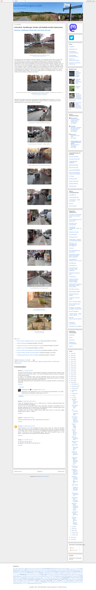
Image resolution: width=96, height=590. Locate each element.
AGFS (23, 568)
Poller (18, 577)
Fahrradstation (48, 571)
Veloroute (59, 580)
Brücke (67, 568)
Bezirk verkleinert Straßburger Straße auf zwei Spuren (28, 340)
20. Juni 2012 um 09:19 (27, 370)
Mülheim (39, 576)
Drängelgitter (48, 570)
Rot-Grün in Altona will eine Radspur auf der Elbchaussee (29, 350)
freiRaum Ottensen (24, 583)
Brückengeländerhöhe (73, 568)
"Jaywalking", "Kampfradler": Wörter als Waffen (75, 228)
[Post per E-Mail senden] (33, 360)
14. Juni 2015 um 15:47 (27, 439)
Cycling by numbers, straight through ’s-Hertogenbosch (75, 121)
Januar (74, 534)
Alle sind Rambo (73, 234)
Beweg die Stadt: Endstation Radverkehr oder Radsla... (75, 507)
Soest (25, 580)
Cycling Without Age (74, 197)
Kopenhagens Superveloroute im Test (75, 447)
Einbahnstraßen (69, 570)
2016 (72, 374)
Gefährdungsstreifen (48, 572)
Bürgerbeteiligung (17, 570)
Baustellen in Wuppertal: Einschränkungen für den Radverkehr (76, 129)
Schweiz (15, 580)
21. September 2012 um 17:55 (38, 389)
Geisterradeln (74, 572)
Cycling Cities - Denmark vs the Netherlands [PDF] (75, 240)
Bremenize (73, 134)
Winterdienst (53, 582)
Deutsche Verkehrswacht (36, 570)
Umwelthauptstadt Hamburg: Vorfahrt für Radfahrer (28, 355)
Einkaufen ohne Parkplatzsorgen (75, 401)
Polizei (14, 577)
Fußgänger (40, 361)
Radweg (25, 579)
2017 (72, 372)
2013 (72, 380)
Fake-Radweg (34, 361)
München (43, 576)
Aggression (27, 568)
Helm (28, 574)
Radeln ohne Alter (51, 577)
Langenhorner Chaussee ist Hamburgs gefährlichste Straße (30, 345)
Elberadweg (15, 571)
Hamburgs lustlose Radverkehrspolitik (78, 81)
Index (34, 574)
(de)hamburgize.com (27, 5)
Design (29, 570)
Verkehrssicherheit (79, 580)
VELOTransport (72, 206)
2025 (72, 355)
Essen (19, 571)
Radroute (73, 577)
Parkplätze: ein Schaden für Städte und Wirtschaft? (75, 308)
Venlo (64, 580)
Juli (73, 395)
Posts (72, 547)
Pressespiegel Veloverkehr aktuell (73, 52)
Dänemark (54, 570)
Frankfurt (35, 572)
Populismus (37, 577)
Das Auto (71, 248)
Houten (71, 337)
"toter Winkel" (16, 568)
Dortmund (44, 570)
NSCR (53, 576)
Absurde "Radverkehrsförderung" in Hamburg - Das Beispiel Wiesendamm (75, 97)
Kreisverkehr (57, 574)
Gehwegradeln (68, 572)
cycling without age (17, 583)
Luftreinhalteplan (25, 576)
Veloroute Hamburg (73, 156)
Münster (47, 576)
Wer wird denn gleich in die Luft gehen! (74, 432)
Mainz (33, 576)
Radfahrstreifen (56, 361)
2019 (72, 368)
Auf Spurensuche (73, 178)
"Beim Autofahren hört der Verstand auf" (75, 220)
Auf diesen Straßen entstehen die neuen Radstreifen (28, 352)
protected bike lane (32, 583)
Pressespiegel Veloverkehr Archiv (73, 56)
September (74, 390)
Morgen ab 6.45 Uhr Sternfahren (75, 453)
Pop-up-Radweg (31, 577)
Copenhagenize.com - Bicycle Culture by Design (76, 142)
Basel (43, 568)
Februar (74, 532)
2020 (72, 365)
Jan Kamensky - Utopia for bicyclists (74, 200)
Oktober (74, 388)
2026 (72, 353)
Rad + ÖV (43, 577)
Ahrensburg (32, 568)
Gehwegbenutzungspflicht (58, 572)
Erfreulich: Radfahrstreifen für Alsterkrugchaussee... (75, 472)
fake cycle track (26, 361)
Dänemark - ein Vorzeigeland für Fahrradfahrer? (73, 244)
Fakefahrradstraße (22, 572)
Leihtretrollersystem (17, 576)
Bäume (81, 568)
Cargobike (25, 570)
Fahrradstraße (62, 571)
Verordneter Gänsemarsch (72, 323)
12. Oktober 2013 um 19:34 (29, 426)
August (74, 393)
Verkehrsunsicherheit (17, 582)
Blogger (64, 587)
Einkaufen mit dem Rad (78, 570)
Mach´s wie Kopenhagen (75, 301)
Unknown (20, 426)
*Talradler (73, 126)
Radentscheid (59, 577)
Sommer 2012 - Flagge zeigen (74, 425)
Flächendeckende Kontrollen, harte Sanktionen (73, 269)
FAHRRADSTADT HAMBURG (73, 162)
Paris (71, 576)
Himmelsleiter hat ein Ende (75, 406)
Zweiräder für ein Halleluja (75, 326)
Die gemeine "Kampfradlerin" (75, 494)
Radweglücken (45, 579)
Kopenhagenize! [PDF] (74, 291)
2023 (72, 359)
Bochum (60, 568)
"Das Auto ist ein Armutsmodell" (73, 224)
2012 (72, 382)
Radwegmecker (73, 186)
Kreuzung (63, 574)
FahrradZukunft (73, 265)
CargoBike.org (72, 194)
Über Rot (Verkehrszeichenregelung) (75, 319)
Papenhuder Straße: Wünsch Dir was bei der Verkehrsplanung (75, 106)
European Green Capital (35, 571)
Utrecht (71, 346)
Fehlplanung (29, 572)
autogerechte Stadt (67, 582)
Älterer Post (61, 471)
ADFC (20, 568)
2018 (72, 370)
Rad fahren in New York (75, 466)
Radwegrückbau (17, 363)
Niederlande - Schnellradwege (73, 343)
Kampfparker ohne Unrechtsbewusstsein (75, 499)
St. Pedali (71, 176)
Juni (73, 397)
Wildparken (44, 582)
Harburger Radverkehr (74, 159)
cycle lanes (20, 361)
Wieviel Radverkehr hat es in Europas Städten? (78, 74)
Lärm (30, 576)
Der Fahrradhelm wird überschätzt (74, 251)
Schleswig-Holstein (72, 579)
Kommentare (74, 550)
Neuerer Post (17, 471)
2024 (72, 357)
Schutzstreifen (80, 579)
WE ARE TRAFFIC (73, 183)
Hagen (18, 574)
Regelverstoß (64, 579)
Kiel (36, 574)
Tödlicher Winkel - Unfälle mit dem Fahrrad (75, 314)
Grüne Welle (80, 572)
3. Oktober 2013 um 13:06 (28, 417)
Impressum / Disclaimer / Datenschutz (75, 63)
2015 (72, 376)
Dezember (74, 384)
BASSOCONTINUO (73, 165)
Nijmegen (62, 576)
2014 (72, 378)
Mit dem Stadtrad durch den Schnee (74, 304)
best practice (75, 582)
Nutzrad (71, 203)
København (72, 340)
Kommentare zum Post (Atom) (42, 476)
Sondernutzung (30, 580)
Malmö (35, 576)
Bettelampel (56, 568)
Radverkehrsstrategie (17, 579)
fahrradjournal (72, 263)
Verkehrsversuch (26, 582)
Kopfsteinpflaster (51, 574)
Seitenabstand (20, 580)
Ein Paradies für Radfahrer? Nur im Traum (75, 260)
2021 (72, 363)
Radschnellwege (79, 577)
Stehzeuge (49, 580)
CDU (22, 570)
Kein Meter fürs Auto (74, 289)
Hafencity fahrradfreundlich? (75, 438)
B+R (41, 568)
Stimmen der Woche (75, 442)
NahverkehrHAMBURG (74, 170)
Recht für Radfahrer (74, 311)
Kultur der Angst (70, 574)
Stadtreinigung (43, 580)
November (74, 386)
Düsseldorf (59, 570)
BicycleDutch (74, 118)
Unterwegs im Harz (77, 87)
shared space (39, 583)
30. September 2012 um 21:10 (28, 401)
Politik (81, 576)
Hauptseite (71, 46)
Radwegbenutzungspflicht (35, 579)
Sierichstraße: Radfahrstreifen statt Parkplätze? (75, 488)
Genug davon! (72, 276)
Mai (73, 526)
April (73, 528)
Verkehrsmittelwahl (70, 580)
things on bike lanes (74, 181)
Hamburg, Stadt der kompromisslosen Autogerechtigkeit (74, 280)
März (73, 530)
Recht (59, 579)
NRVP (50, 576)
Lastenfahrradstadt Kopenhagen (75, 513)
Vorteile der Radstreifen (22, 343)
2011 (72, 537)
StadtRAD (36, 580)
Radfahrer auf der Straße (22, 347)
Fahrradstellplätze (55, 571)
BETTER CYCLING (73, 167)
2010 (72, 539)
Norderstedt (67, 576)
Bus (78, 568)
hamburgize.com (26, 389)
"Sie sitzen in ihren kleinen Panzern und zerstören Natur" (75, 216)
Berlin (52, 568)
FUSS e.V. (42, 571)
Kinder (38, 574)
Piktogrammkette (76, 576)
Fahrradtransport (69, 571)
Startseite (39, 471)
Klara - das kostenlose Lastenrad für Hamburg (74, 173)
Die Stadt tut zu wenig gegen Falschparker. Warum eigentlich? (74, 256)
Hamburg (45, 361)
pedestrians (49, 361)
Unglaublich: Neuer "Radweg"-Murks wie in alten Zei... (75, 461)
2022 (72, 361)
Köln (75, 574)
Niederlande (57, 576)
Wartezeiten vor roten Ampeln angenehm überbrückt (75, 419)
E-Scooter (63, 570)
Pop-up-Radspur (23, 577)
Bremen (64, 568)
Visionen (36, 582)
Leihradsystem (79, 574)
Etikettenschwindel (25, 571)
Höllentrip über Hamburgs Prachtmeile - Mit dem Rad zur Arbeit (75, 285)
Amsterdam (72, 335)
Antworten (20, 384)
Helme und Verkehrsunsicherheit (74, 59)
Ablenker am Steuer (74, 232)
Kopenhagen (43, 574)
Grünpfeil (14, 574)
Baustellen (48, 568)
